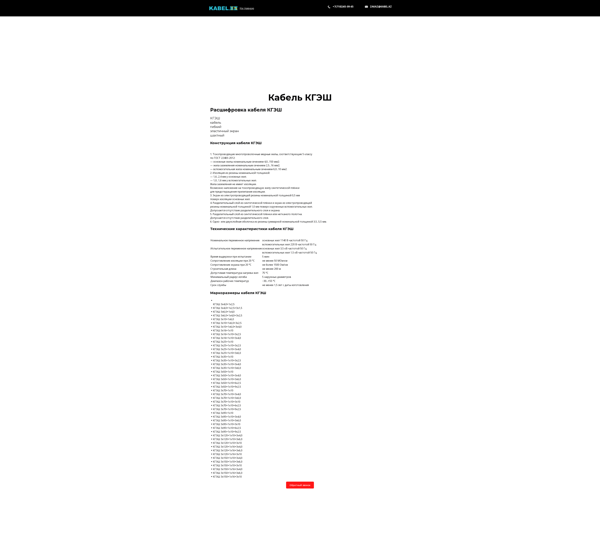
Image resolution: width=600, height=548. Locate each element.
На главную (247, 8)
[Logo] (223, 8)
